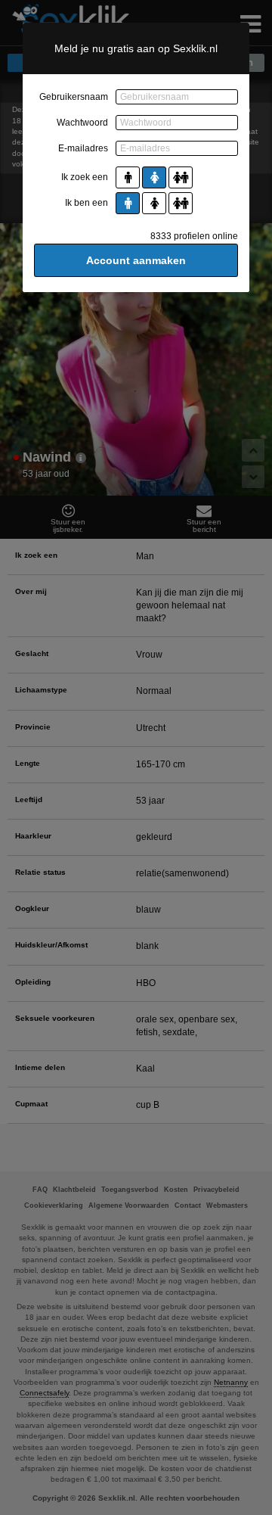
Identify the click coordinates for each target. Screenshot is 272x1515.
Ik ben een (86, 203)
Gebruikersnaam (73, 97)
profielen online (194, 236)
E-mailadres (83, 148)
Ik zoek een (84, 177)
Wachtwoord (82, 122)
